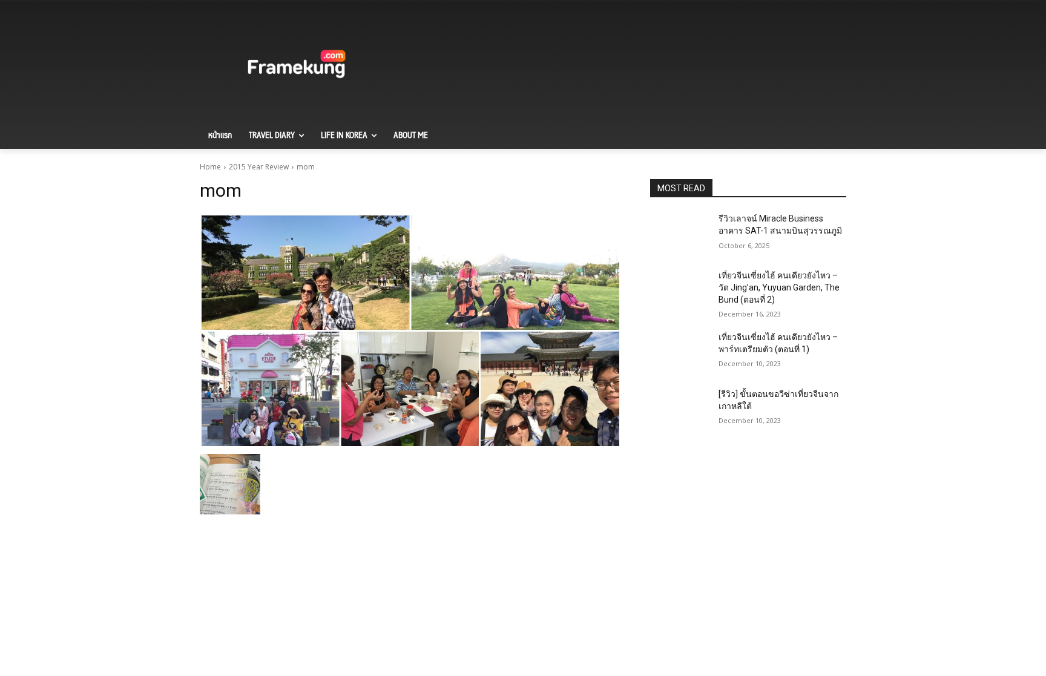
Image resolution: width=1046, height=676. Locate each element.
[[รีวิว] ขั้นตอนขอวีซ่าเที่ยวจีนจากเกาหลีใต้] (679, 409)
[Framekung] (296, 66)
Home (210, 167)
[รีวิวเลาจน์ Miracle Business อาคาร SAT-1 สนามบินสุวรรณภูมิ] (679, 233)
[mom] (410, 331)
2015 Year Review (259, 167)
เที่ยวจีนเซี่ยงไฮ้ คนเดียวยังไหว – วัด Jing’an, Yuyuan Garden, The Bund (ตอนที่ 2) (779, 287)
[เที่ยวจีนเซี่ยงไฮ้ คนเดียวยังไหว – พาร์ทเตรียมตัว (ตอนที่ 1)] (679, 352)
